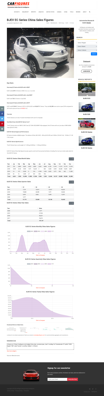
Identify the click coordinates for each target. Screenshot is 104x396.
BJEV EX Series (86, 148)
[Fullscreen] (70, 158)
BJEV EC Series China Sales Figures (30, 20)
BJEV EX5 (86, 114)
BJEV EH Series (86, 132)
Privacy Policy (19, 390)
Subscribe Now (72, 379)
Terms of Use (10, 390)
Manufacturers (54, 23)
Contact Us (87, 391)
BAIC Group (61, 23)
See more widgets (11, 351)
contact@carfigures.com (39, 335)
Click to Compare (40, 255)
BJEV (67, 23)
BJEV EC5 (86, 98)
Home (47, 23)
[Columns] (72, 158)
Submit (94, 54)
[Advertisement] (67, 4)
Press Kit (26, 390)
